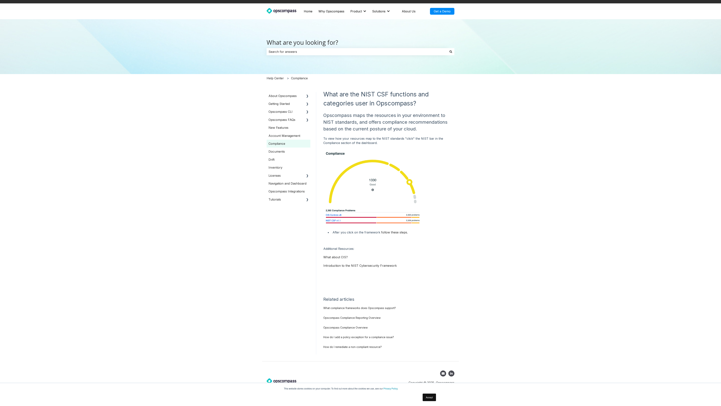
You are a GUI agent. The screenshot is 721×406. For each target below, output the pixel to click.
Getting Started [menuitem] (279, 104)
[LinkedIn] (451, 373)
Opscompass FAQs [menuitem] (281, 120)
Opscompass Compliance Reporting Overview (352, 317)
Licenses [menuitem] (274, 175)
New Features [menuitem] (278, 128)
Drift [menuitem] (271, 159)
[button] (307, 96)
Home (308, 11)
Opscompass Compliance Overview (345, 327)
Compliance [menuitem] (276, 143)
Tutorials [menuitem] (274, 199)
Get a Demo (442, 11)
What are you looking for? (302, 42)
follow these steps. (394, 232)
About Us (409, 11)
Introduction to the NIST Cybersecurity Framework (360, 265)
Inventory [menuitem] (275, 167)
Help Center (275, 78)
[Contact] (443, 373)
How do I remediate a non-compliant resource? (352, 346)
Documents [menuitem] (276, 151)
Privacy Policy (390, 388)
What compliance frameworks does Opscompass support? (359, 308)
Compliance (299, 78)
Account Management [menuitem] (284, 136)
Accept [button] (429, 397)
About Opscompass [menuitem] (282, 96)
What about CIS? (336, 257)
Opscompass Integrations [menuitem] (286, 191)
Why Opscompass (331, 11)
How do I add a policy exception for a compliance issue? (358, 337)
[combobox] (357, 51)
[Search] (450, 51)
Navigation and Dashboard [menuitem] (287, 183)
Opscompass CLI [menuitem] (280, 112)
